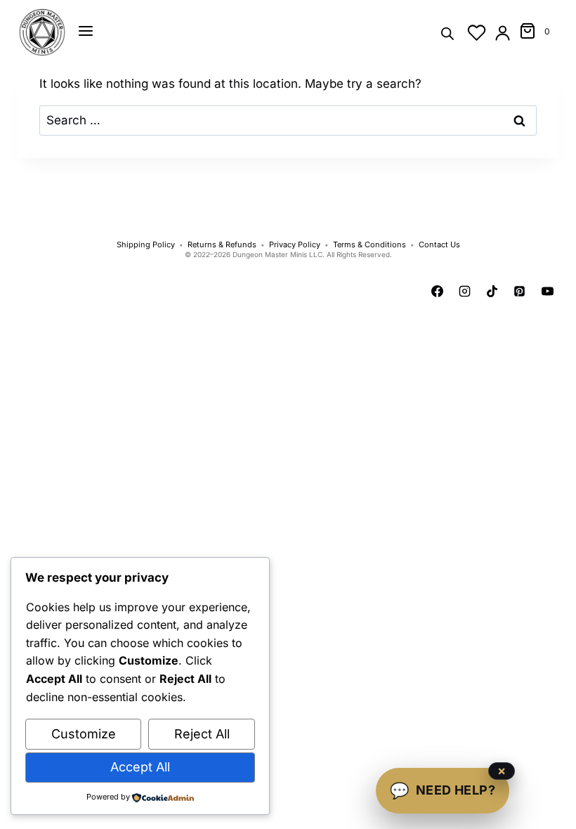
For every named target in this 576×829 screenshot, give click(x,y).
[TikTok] (492, 291)
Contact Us (439, 245)
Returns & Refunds (222, 245)
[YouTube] (547, 291)
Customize (83, 733)
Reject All (202, 733)
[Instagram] (465, 291)
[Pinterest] (520, 291)
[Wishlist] (476, 32)
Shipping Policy (146, 245)
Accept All (140, 766)
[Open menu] (85, 31)
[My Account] (502, 32)
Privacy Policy (294, 245)
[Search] (447, 33)
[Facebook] (438, 291)
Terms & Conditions (369, 245)
